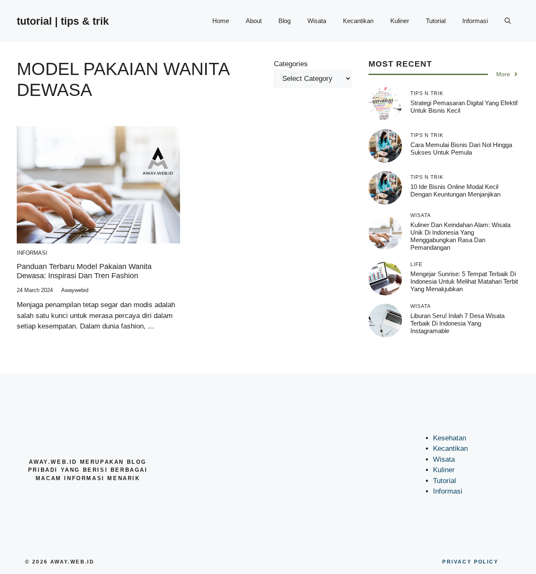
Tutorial (436, 20)
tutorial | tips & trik (63, 21)
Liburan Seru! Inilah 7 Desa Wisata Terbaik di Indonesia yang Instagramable (457, 323)
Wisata (316, 20)
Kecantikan (358, 20)
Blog (284, 20)
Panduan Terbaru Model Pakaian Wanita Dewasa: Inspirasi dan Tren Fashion (84, 271)
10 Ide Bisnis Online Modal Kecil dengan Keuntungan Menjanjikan (455, 190)
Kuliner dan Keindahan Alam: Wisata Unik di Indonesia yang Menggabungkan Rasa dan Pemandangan (460, 236)
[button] (507, 21)
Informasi (475, 20)
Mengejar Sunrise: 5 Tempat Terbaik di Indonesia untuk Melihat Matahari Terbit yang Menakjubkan (464, 281)
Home (220, 20)
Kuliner (399, 20)
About (254, 20)
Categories (291, 64)
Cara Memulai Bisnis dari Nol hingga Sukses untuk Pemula (461, 148)
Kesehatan (449, 438)
